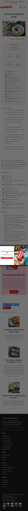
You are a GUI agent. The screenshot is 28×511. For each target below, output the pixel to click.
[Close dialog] (27, 246)
